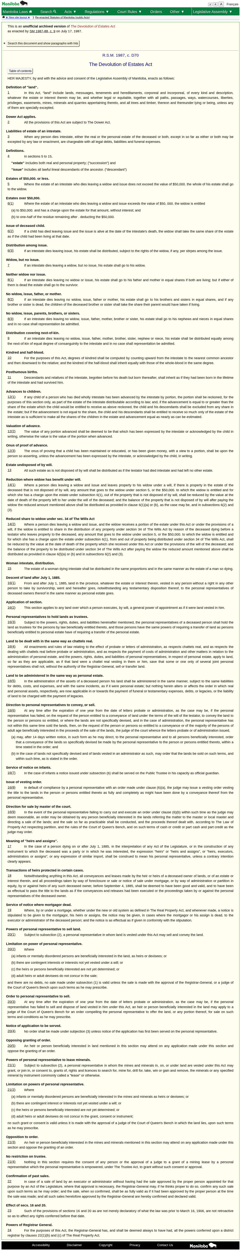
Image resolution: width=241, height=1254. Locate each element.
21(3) (11, 1142)
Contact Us (165, 1245)
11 (9, 377)
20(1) (11, 934)
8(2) (11, 299)
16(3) (11, 622)
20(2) (11, 949)
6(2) (11, 231)
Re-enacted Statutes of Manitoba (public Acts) (62, 17)
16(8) (11, 787)
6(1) (11, 203)
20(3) (11, 1002)
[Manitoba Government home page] (203, 1245)
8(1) (11, 280)
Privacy (135, 1245)
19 (9, 910)
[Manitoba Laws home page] (3, 17)
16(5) (11, 681)
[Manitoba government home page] (15, 4)
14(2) (11, 524)
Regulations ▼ (97, 11)
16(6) (11, 710)
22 (9, 1181)
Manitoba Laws (16, 11)
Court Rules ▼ (129, 11)
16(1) (11, 583)
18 (9, 875)
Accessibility (41, 1245)
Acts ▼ (70, 11)
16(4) (11, 646)
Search (46, 11)
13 (9, 470)
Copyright (105, 1245)
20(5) (11, 1046)
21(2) (11, 1090)
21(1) (11, 1065)
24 (9, 1230)
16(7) (11, 773)
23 (9, 1210)
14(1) (11, 485)
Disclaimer (74, 1245)
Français (232, 4)
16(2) (11, 607)
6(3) (11, 250)
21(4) (11, 1162)
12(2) (11, 431)
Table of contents (20, 71)
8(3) (11, 319)
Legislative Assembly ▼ (213, 11)
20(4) (11, 1031)
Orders (156, 11)
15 (9, 568)
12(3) (11, 451)
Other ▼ (177, 11)
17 (9, 846)
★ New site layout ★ (18, 17)
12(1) (11, 397)
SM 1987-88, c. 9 (42, 31)
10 (9, 358)
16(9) (11, 812)
